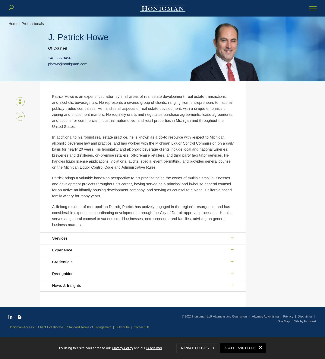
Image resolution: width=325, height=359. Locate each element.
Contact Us (142, 327)
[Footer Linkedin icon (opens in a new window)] (10, 317)
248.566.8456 (59, 58)
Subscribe (122, 327)
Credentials (62, 262)
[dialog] (162, 348)
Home (13, 24)
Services (60, 238)
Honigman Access (21, 327)
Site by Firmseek (305, 321)
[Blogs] (19, 318)
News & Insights (66, 285)
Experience (62, 250)
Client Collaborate (50, 327)
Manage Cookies (195, 348)
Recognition (63, 274)
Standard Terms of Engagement (89, 327)
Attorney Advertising (265, 316)
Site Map (284, 321)
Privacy (288, 316)
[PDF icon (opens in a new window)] (20, 116)
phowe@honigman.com (67, 64)
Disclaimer (305, 316)
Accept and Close (240, 348)
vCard (20, 101)
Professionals (32, 24)
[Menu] (312, 8)
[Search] (11, 8)
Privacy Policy (122, 348)
